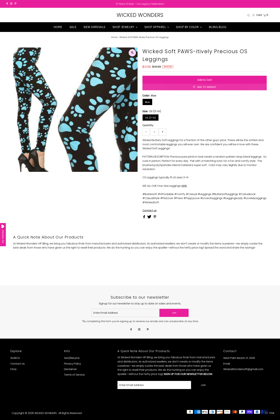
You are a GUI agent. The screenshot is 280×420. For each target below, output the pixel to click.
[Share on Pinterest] (155, 217)
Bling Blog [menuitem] (218, 27)
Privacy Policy (72, 364)
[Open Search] (248, 15)
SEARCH (15, 358)
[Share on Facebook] (144, 217)
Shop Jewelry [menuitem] (123, 27)
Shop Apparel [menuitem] (155, 27)
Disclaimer (70, 369)
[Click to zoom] (132, 52)
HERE (184, 186)
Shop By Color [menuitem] (187, 27)
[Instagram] (11, 4)
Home (114, 37)
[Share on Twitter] (149, 217)
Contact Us (17, 364)
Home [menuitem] (58, 27)
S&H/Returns (72, 358)
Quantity (147, 125)
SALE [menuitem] (73, 27)
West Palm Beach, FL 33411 (239, 358)
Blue (147, 102)
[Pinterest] (15, 4)
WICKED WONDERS (140, 15)
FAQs (13, 369)
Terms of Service (74, 375)
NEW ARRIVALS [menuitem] (94, 27)
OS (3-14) (150, 117)
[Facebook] (7, 4)
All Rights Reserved (70, 413)
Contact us (149, 210)
